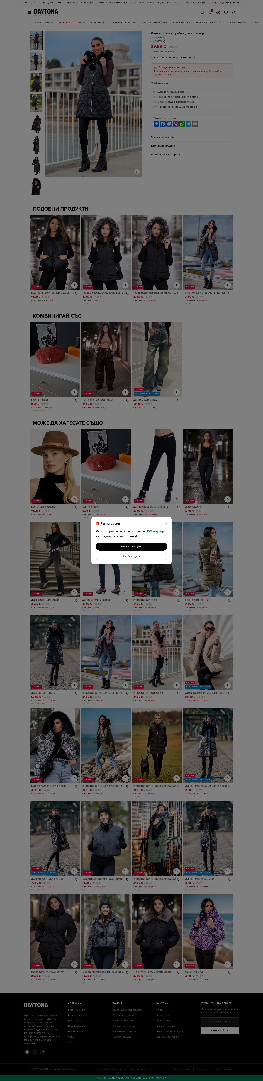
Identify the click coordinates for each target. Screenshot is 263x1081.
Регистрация (131, 546)
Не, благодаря (131, 556)
